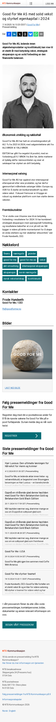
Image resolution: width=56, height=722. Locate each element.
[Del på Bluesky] (30, 34)
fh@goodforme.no (11, 309)
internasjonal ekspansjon (35, 266)
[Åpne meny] (31, 3)
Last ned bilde (12, 388)
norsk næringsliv (27, 272)
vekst (42, 259)
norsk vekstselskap (14, 278)
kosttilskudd (34, 278)
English (12, 711)
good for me (10, 259)
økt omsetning (11, 266)
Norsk (5, 711)
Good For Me (33, 24)
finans (7, 253)
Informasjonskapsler (12, 699)
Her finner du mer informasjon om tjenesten (23, 663)
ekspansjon (10, 272)
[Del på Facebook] (9, 34)
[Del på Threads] (25, 34)
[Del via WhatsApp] (35, 34)
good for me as (28, 259)
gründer (32, 253)
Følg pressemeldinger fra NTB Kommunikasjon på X (26, 694)
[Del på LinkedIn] (14, 34)
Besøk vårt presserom (19, 624)
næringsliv (18, 253)
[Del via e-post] (41, 34)
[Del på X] (19, 34)
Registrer (11, 435)
